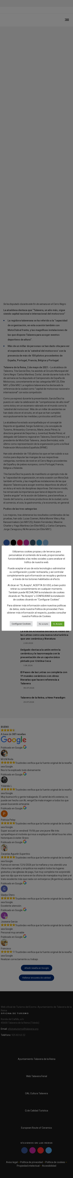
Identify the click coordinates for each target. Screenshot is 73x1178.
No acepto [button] (43, 624)
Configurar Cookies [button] (21, 624)
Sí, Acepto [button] (57, 624)
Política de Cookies (41, 616)
